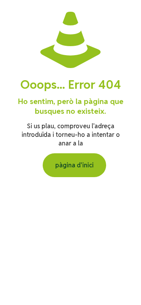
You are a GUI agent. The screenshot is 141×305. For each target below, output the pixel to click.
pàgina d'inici (74, 165)
